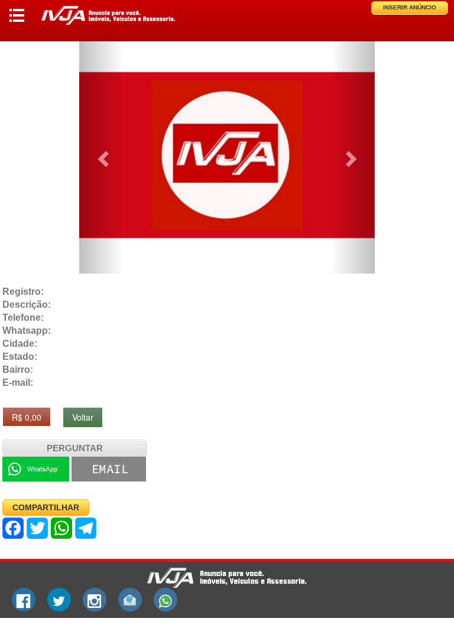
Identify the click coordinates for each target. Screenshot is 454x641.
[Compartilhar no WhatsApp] (61, 528)
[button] (101, 155)
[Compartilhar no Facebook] (13, 528)
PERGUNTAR (75, 448)
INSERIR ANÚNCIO (409, 7)
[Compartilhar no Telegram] (85, 528)
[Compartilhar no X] (37, 528)
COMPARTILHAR (45, 507)
